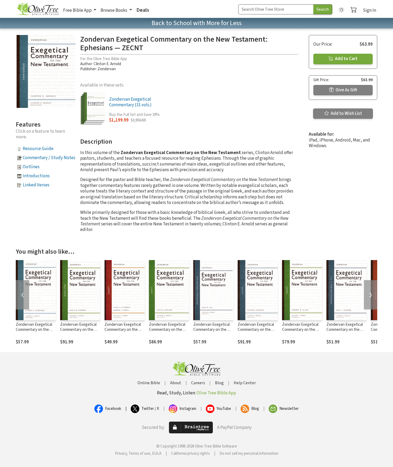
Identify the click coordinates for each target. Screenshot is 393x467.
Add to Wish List (346, 113)
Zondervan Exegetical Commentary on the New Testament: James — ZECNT (124, 332)
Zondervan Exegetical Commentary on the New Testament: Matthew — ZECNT (78, 332)
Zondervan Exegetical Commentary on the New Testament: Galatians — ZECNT (34, 332)
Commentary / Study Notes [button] (49, 158)
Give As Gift (346, 90)
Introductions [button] (36, 176)
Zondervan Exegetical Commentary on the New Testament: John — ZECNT (300, 332)
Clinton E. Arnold (107, 64)
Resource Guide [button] (38, 149)
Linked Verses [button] (36, 185)
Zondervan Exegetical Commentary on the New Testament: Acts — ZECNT (256, 332)
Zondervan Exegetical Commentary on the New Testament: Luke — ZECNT (167, 332)
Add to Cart (345, 59)
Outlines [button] (31, 167)
